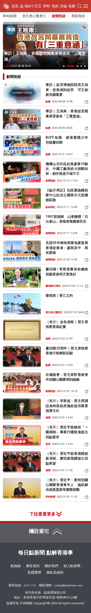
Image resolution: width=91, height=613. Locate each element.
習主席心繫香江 (34, 16)
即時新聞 (10, 16)
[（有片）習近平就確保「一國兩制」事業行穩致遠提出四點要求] (22, 435)
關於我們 (51, 566)
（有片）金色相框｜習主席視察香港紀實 (67, 324)
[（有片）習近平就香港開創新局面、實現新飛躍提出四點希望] (22, 461)
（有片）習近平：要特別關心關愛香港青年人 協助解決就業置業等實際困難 (67, 485)
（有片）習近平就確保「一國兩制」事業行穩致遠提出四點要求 (67, 432)
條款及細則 (54, 572)
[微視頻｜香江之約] (22, 303)
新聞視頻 (59, 16)
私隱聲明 (34, 572)
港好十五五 (33, 6)
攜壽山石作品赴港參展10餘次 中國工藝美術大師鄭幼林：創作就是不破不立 (67, 169)
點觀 (72, 6)
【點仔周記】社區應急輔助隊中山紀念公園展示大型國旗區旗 (67, 195)
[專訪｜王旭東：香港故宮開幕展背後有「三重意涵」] (45, 45)
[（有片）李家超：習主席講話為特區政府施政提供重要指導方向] (22, 409)
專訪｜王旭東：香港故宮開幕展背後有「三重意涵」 (45, 56)
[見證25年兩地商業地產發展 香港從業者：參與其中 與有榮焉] (22, 251)
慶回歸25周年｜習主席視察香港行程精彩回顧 (67, 350)
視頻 (55, 6)
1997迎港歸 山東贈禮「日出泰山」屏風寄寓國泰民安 (67, 219)
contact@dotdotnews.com (69, 585)
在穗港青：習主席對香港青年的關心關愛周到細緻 (67, 377)
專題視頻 (78, 16)
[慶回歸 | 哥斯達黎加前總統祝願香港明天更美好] (22, 277)
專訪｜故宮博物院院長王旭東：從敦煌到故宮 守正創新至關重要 (67, 90)
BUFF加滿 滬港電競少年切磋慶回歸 (67, 140)
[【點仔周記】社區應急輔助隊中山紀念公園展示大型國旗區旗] (22, 198)
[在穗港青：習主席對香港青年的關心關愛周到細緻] (22, 383)
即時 (46, 6)
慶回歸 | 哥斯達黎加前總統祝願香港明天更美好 (67, 271)
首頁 (15, 6)
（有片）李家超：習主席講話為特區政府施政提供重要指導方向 (67, 406)
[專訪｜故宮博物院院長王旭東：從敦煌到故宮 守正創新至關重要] (22, 93)
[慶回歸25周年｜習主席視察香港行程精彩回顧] (22, 356)
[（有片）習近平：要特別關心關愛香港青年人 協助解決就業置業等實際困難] (22, 488)
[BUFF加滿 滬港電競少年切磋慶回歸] (22, 145)
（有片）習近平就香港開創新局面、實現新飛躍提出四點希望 (67, 458)
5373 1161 (30, 585)
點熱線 (16, 566)
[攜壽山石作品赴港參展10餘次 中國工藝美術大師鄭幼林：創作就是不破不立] (22, 172)
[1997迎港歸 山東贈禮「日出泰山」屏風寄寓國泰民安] (22, 224)
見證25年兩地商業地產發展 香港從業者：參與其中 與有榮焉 (67, 248)
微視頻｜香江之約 (59, 295)
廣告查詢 (33, 566)
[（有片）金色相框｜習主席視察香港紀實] (22, 330)
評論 (63, 6)
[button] (64, 66)
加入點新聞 (71, 566)
